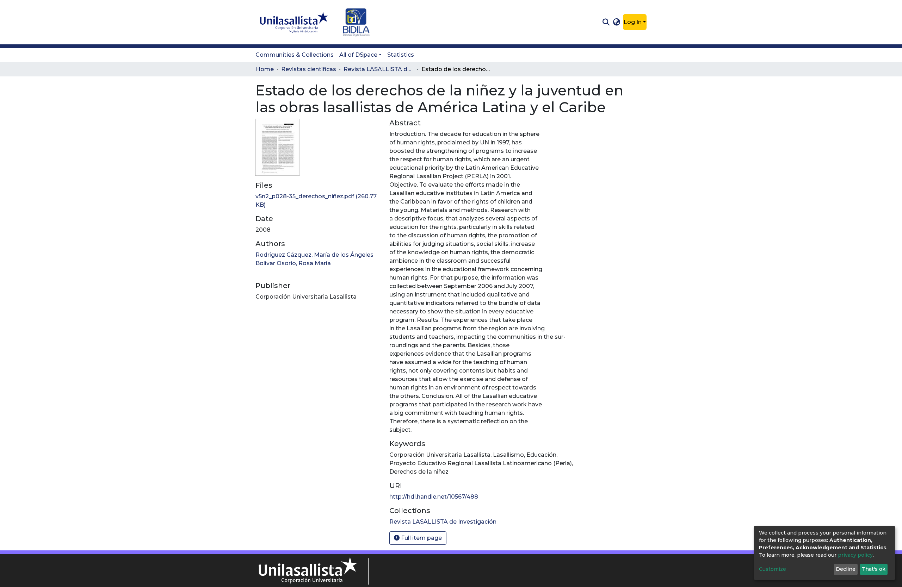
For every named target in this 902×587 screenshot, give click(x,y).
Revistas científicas (308, 69)
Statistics (400, 54)
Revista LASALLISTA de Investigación (379, 69)
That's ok (873, 569)
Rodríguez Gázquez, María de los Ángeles (314, 254)
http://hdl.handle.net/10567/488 (433, 496)
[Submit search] (605, 22)
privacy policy (855, 555)
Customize (772, 569)
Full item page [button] (421, 538)
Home (265, 69)
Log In (633, 22)
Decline (845, 569)
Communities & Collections (294, 54)
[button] (616, 22)
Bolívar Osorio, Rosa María (293, 263)
